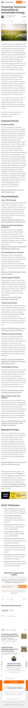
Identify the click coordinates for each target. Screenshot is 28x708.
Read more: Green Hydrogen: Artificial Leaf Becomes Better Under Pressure (14, 248)
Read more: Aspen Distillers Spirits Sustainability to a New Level (11, 298)
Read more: (4, 462)
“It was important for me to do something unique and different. (10, 653)
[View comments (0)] (8, 21)
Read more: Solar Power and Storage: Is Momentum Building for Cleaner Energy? (13, 221)
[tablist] (8, 610)
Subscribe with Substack (15, 688)
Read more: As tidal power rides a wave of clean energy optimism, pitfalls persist (13, 329)
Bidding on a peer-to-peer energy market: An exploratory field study (13, 463)
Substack (6, 704)
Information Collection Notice (17, 591)
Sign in (24, 2)
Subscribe (19, 2)
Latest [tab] (7, 630)
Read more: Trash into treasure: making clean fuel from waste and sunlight (12, 391)
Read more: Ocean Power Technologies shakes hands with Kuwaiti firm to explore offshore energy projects (13, 361)
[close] (23, 657)
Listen (24, 16)
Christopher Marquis (10, 16)
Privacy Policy (19, 694)
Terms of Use (21, 590)
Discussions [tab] (13, 630)
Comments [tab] (5, 610)
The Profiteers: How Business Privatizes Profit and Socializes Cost (13, 485)
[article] (14, 638)
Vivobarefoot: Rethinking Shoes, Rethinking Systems (10, 635)
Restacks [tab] (11, 610)
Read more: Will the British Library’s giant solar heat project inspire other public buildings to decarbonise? (13, 423)
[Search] (25, 629)
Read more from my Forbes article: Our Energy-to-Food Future (12, 191)
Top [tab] (3, 630)
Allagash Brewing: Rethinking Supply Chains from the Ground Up (9, 649)
